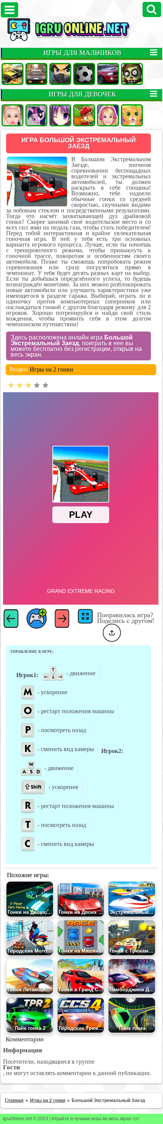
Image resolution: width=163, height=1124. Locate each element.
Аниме (60, 115)
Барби (108, 115)
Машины (13, 74)
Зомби (132, 74)
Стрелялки (60, 74)
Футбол (84, 74)
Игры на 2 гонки (51, 369)
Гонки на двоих (108, 74)
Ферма (84, 115)
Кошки (132, 115)
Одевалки (13, 115)
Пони (36, 115)
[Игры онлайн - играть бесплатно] (81, 39)
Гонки (36, 74)
